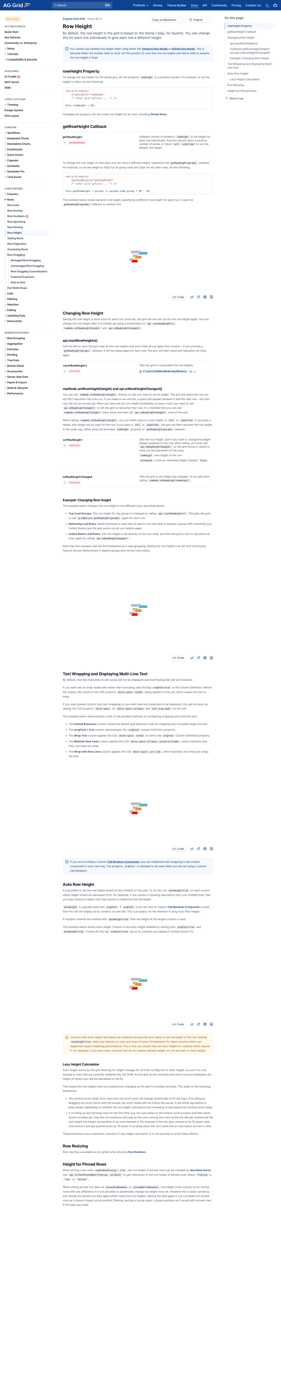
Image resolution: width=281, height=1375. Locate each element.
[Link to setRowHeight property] (86, 440)
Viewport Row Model (154, 48)
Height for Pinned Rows (242, 90)
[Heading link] (103, 71)
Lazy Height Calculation (245, 79)
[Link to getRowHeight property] (86, 137)
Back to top (236, 98)
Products (139, 5)
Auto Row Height (237, 73)
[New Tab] (198, 297)
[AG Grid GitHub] (275, 5)
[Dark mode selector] (267, 5)
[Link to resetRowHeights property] (90, 365)
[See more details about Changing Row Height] (65, 371)
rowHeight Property (239, 25)
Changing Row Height (240, 37)
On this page (234, 18)
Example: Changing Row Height (249, 58)
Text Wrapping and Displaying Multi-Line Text (250, 65)
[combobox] (200, 20)
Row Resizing (235, 85)
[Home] (17, 5)
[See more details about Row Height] (65, 143)
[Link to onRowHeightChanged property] (95, 477)
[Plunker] (211, 297)
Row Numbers (137, 1152)
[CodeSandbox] (205, 297)
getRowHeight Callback (241, 31)
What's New (12, 19)
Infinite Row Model (183, 48)
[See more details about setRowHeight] (65, 445)
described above (200, 1170)
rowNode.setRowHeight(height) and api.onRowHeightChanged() (250, 50)
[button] (82, 5)
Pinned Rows (159, 114)
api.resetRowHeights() (244, 43)
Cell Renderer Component (123, 861)
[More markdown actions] (182, 20)
